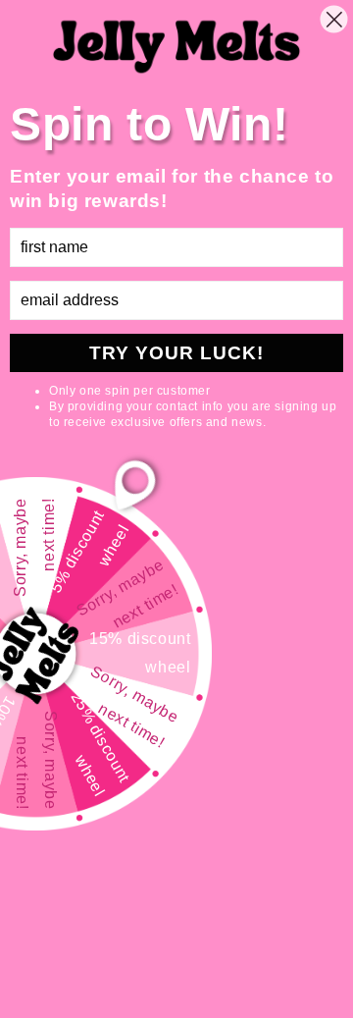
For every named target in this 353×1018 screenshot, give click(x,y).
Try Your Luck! (176, 353)
